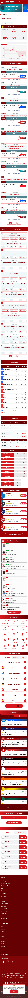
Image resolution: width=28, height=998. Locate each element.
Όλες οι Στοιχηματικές (13, 534)
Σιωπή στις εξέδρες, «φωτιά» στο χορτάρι (15, 593)
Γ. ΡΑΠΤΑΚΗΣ (4, 595)
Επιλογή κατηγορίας (6, 23)
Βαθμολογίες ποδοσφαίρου (7, 890)
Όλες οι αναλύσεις (13, 706)
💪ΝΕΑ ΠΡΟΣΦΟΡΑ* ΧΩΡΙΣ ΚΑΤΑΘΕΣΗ (11, 803)
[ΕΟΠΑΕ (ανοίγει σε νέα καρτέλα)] (17, 983)
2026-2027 (23, 26)
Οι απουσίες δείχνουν (11, 580)
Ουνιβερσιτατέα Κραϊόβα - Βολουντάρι (14, 116)
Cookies (15, 989)
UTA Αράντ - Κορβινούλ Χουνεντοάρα (14, 294)
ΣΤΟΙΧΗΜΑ (3, 877)
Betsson (3, 946)
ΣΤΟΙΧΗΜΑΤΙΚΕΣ (5, 923)
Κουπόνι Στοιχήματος (5, 885)
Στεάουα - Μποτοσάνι (14, 315)
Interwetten (4, 938)
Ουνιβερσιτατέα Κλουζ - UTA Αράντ (14, 326)
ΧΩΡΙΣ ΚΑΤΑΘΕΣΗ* (5, 952)
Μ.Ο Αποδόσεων (17, 229)
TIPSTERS (3, 893)
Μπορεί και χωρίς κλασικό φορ (13, 607)
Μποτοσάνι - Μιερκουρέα (14, 85)
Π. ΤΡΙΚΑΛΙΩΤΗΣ (5, 581)
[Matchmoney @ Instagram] (7, 961)
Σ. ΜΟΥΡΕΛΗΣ (4, 554)
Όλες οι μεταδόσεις (13, 822)
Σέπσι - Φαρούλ (14, 273)
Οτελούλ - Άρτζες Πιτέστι (14, 69)
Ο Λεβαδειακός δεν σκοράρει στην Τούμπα (15, 566)
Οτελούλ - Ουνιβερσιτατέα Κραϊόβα (14, 164)
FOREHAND (3, 920)
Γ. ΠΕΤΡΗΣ (4, 561)
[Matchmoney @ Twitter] (12, 961)
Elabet (7, 509)
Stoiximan (8, 493)
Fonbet (8, 525)
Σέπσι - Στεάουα (14, 194)
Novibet (8, 501)
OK (14, 991)
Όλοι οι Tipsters (12, 612)
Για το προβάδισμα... (10, 573)
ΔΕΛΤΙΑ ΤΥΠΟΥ (4, 954)
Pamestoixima (4, 934)
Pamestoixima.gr (10, 517)
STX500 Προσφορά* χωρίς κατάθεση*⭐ (12, 724)
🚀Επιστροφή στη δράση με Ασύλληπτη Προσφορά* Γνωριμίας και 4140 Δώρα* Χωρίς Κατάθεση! (13, 744)
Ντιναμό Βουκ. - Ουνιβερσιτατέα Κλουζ (14, 131)
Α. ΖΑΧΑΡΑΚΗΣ (4, 588)
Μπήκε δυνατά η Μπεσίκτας (12, 552)
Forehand (3, 602)
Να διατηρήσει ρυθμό (11, 600)
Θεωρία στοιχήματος (5, 883)
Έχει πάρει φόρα (10, 559)
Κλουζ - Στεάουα (14, 100)
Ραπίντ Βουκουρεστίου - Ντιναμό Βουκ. (14, 179)
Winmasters (3, 941)
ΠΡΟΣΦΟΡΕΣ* (4, 948)
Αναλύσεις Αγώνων (5, 881)
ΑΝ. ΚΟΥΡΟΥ (4, 575)
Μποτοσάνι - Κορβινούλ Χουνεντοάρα (14, 210)
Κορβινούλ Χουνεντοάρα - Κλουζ (14, 337)
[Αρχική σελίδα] (0, 14)
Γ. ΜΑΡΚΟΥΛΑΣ (5, 568)
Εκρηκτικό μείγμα (10, 586)
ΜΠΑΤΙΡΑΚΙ (3, 896)
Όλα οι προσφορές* (12, 807)
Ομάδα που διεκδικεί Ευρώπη (12, 546)
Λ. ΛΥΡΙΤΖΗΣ (4, 547)
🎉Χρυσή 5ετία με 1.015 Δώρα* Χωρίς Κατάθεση (14, 754)
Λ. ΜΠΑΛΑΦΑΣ (5, 609)
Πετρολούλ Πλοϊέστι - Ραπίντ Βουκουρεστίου (14, 305)
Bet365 (2, 943)
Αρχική (2, 888)
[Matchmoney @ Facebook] (3, 961)
